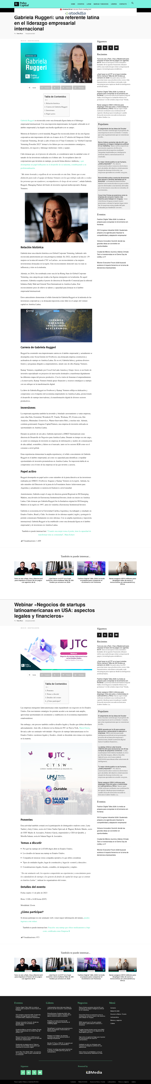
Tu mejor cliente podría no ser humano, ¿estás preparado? (112, 163)
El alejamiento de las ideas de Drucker (112, 128)
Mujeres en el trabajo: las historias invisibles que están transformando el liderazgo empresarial (58, 1037)
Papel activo (50, 113)
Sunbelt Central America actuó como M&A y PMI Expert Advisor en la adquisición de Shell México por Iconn (91, 1031)
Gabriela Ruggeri (27, 120)
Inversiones (50, 110)
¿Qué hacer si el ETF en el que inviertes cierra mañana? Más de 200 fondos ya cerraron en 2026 (111, 76)
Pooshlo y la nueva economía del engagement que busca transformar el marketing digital (58, 1022)
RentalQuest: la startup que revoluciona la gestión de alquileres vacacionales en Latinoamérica (59, 1029)
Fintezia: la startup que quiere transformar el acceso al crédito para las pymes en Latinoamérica (59, 1050)
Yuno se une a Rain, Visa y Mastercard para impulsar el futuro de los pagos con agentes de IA (113, 61)
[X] (110, 47)
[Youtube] (116, 47)
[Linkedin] (105, 47)
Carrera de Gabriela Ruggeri (56, 106)
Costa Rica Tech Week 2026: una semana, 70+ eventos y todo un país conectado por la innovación (28, 1053)
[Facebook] (99, 47)
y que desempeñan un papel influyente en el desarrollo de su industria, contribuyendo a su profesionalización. (53, 164)
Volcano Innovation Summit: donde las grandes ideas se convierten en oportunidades (111, 243)
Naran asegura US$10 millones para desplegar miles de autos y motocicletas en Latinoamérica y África (112, 107)
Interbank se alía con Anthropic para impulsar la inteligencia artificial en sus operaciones (90, 1045)
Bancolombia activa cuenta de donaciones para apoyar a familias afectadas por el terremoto (113, 179)
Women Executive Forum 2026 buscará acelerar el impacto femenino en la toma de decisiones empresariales (112, 265)
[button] (132, 3)
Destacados (33, 41)
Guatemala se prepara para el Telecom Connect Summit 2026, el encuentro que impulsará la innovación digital (28, 1045)
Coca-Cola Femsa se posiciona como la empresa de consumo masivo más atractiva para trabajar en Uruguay (112, 197)
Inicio (23, 41)
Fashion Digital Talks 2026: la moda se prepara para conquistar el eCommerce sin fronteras (112, 93)
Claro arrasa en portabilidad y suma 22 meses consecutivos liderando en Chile (90, 1052)
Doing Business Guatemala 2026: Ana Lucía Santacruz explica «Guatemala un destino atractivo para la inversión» (59, 1014)
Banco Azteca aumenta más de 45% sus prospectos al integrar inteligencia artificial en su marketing (113, 144)
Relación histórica (53, 103)
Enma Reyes (20, 33)
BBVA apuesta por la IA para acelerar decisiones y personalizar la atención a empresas (90, 1023)
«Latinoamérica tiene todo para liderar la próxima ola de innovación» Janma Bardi (59, 1008)
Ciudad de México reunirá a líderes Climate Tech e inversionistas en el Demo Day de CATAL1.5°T (113, 254)
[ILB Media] (93, 1072)
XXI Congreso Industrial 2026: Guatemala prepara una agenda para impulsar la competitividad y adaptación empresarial (112, 232)
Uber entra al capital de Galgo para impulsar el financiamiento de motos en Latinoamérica (92, 1038)
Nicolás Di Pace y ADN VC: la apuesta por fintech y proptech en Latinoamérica (60, 1043)
